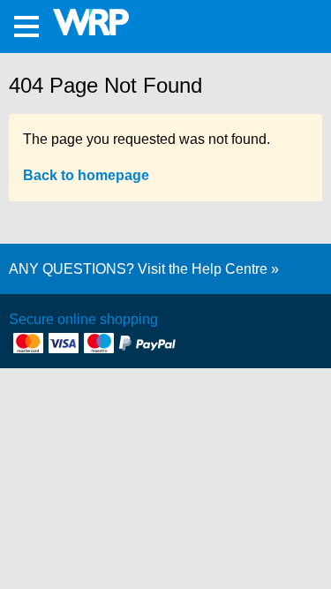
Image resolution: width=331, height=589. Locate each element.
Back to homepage (86, 175)
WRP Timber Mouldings (98, 22)
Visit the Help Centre (202, 268)
